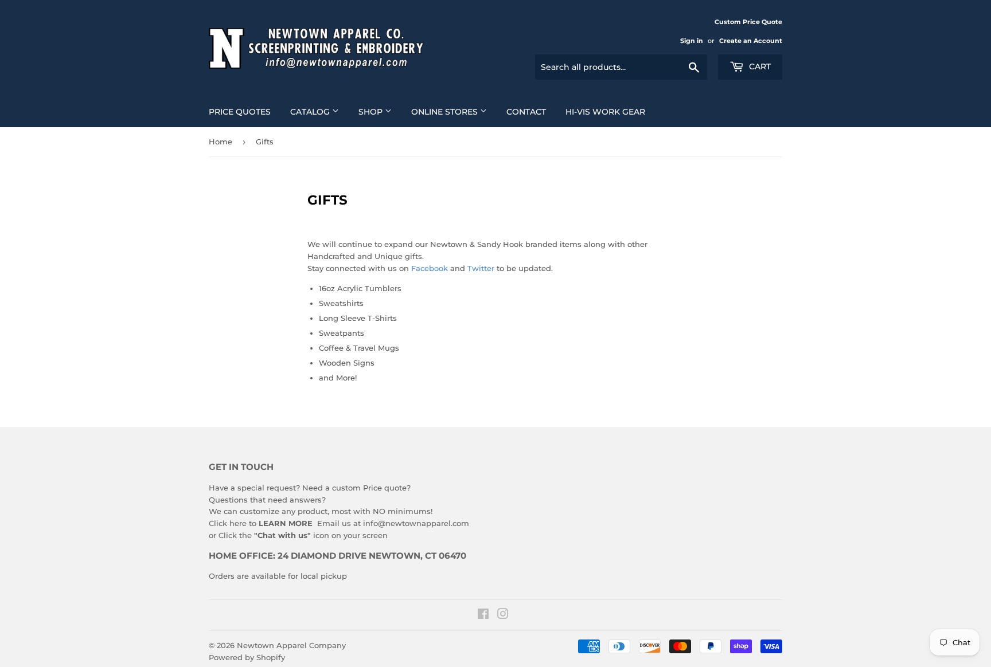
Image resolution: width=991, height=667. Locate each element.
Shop (371, 112)
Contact (526, 112)
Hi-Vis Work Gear (605, 112)
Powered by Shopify (247, 657)
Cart (759, 66)
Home (220, 141)
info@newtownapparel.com (416, 523)
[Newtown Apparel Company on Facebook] (483, 615)
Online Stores (445, 112)
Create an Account (750, 41)
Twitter (482, 268)
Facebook (430, 268)
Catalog (311, 112)
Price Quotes (240, 112)
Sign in (691, 41)
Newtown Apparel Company (291, 645)
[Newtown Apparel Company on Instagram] (503, 615)
